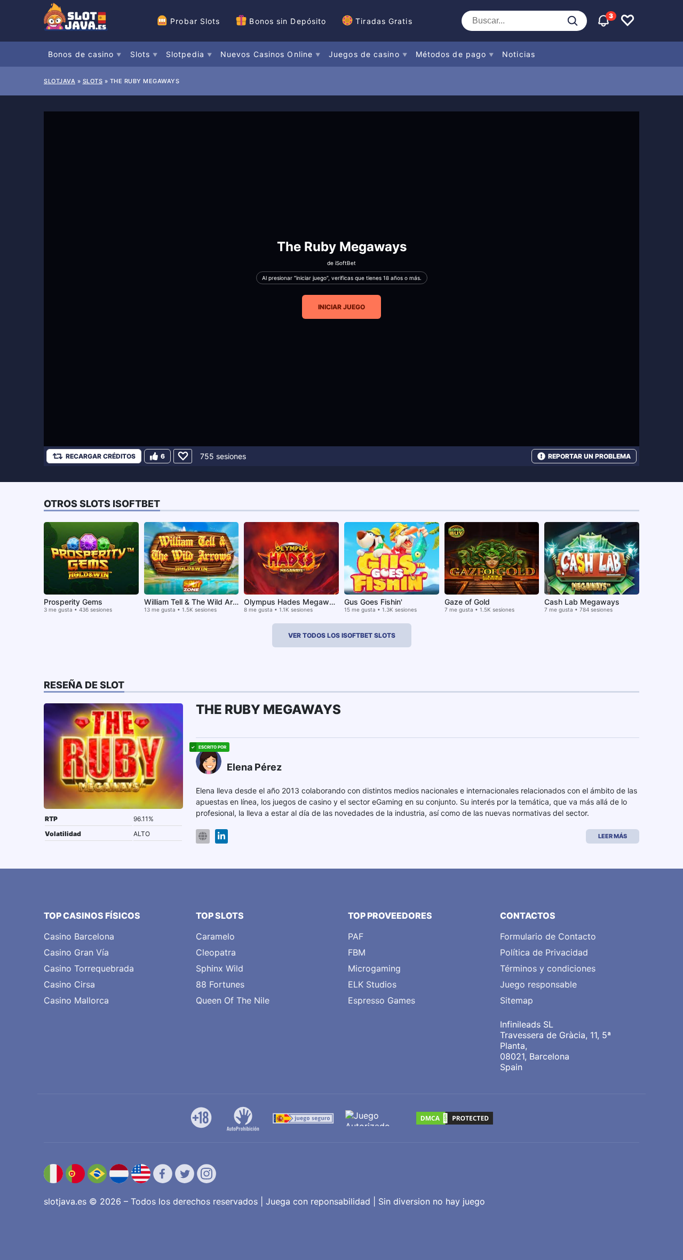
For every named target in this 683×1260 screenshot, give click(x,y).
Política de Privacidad (544, 952)
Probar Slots (195, 21)
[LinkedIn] (221, 836)
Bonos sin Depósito (287, 21)
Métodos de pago (451, 54)
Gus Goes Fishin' (373, 601)
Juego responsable (538, 984)
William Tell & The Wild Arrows (197, 601)
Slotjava (59, 81)
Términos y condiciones (547, 968)
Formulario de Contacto (548, 936)
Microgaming (374, 968)
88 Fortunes (220, 984)
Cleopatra (216, 952)
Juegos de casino (364, 54)
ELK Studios (372, 984)
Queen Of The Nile (232, 1000)
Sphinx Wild (219, 968)
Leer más (612, 836)
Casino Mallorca (76, 1000)
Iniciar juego (341, 307)
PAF (355, 936)
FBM (357, 952)
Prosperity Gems (73, 601)
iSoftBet (345, 263)
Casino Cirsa (69, 984)
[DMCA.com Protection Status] (454, 1118)
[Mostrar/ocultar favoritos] (627, 20)
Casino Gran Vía (76, 952)
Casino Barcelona (79, 936)
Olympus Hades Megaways (293, 601)
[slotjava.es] (76, 21)
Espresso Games (381, 1000)
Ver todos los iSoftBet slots (341, 635)
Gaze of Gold (467, 601)
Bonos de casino (81, 54)
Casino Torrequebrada (89, 968)
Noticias (518, 54)
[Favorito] (182, 456)
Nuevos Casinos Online (266, 54)
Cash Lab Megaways (582, 601)
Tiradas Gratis (383, 21)
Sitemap (516, 1000)
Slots (140, 54)
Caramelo (215, 936)
